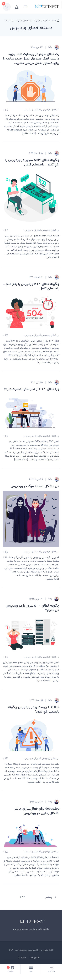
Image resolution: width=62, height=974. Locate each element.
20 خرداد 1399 (36, 599)
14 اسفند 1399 (36, 277)
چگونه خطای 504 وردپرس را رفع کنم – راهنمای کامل (31, 286)
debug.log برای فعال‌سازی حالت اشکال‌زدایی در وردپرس (36, 811)
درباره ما (22, 957)
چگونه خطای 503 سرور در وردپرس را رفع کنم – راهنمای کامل (32, 162)
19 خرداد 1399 (36, 700)
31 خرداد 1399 (36, 479)
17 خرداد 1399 (36, 802)
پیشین (49, 897)
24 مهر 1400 (37, 47)
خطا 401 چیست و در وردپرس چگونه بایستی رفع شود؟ (33, 709)
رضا (50, 47)
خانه (54, 20)
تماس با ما (35, 957)
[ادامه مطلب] (29, 133)
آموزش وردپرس (40, 20)
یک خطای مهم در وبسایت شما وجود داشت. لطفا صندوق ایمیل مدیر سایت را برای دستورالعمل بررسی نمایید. (31, 59)
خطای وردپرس (21, 20)
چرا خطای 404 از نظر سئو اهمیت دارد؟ (32, 389)
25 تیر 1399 (37, 382)
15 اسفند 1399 (36, 153)
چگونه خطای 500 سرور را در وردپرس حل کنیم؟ (32, 608)
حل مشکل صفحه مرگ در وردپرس (35, 486)
